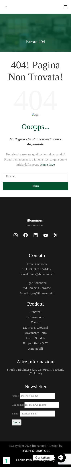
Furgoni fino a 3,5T (35, 343)
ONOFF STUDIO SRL (36, 451)
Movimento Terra (35, 333)
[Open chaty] (61, 457)
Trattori (35, 322)
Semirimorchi (35, 317)
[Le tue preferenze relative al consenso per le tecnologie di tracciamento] (6, 460)
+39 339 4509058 (39, 288)
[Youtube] (45, 235)
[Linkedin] (35, 235)
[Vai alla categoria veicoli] (35, 222)
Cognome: (18, 404)
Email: (16, 413)
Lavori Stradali (35, 338)
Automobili (35, 348)
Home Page (47, 164)
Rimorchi (35, 312)
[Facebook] (25, 235)
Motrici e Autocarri (35, 327)
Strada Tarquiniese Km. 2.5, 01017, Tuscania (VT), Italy (35, 371)
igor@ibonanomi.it (42, 293)
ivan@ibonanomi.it (42, 274)
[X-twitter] (55, 235)
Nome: (16, 395)
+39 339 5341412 (39, 269)
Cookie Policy (25, 460)
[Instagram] (15, 235)
